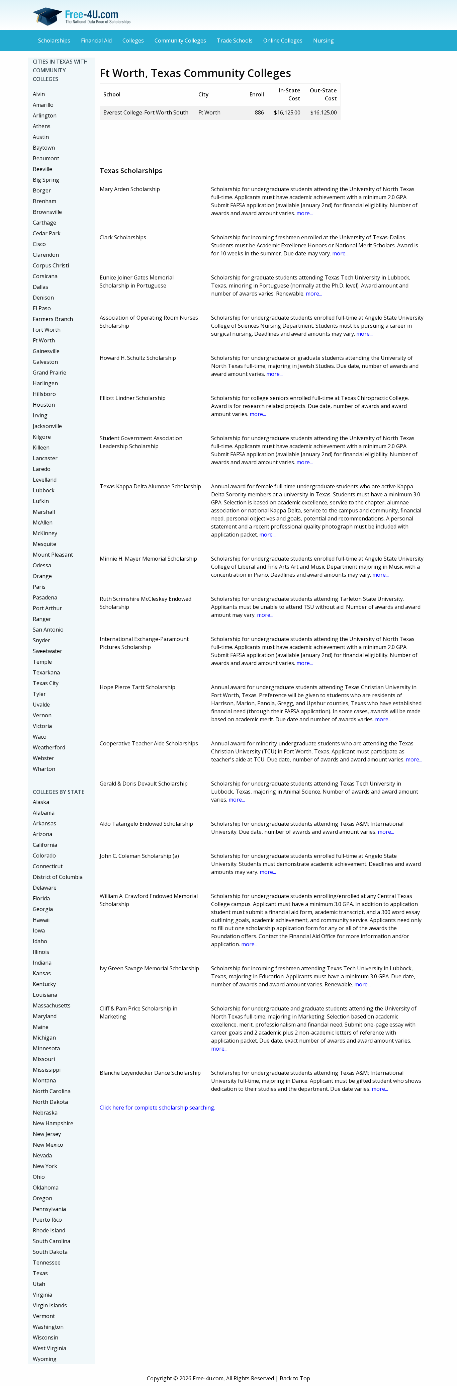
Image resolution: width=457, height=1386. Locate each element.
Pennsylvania (49, 1209)
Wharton (44, 768)
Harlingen (45, 383)
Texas (40, 1273)
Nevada (42, 1155)
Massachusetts (52, 1005)
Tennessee (47, 1262)
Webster (43, 758)
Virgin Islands (50, 1305)
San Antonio (48, 629)
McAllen (43, 522)
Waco (40, 736)
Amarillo (43, 104)
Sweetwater (47, 651)
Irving (40, 415)
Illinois (41, 952)
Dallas (40, 287)
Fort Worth (47, 329)
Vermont (44, 1316)
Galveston (45, 361)
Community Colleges (180, 40)
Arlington (45, 115)
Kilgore (42, 436)
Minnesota (46, 1048)
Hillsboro (44, 394)
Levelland (45, 479)
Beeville (42, 169)
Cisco (39, 244)
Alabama (44, 812)
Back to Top (295, 1378)
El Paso (42, 308)
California (45, 844)
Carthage (44, 222)
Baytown (44, 147)
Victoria (42, 726)
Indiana (42, 962)
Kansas (42, 973)
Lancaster (45, 458)
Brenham (44, 201)
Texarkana (46, 672)
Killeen (41, 447)
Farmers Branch (53, 319)
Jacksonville (47, 426)
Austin (41, 137)
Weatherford (49, 747)
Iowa (39, 930)
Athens (42, 126)
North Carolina (52, 1091)
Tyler (39, 694)
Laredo (42, 469)
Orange (42, 576)
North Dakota (50, 1102)
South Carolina (51, 1241)
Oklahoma (46, 1187)
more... (304, 213)
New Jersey (47, 1134)
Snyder (41, 640)
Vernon (42, 715)
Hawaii (41, 919)
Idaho (40, 941)
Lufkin (41, 501)
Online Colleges (282, 40)
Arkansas (44, 823)
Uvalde (41, 704)
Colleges (133, 40)
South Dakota (50, 1251)
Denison (43, 297)
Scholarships (54, 40)
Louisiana (45, 994)
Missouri (44, 1059)
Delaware (45, 887)
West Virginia (49, 1348)
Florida (41, 898)
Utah (39, 1284)
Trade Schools (235, 40)
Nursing (323, 40)
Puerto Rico (47, 1219)
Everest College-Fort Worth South (145, 112)
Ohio (39, 1176)
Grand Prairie (49, 372)
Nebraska (45, 1112)
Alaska (41, 802)
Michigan (44, 1037)
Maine (41, 1027)
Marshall (44, 511)
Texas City (46, 683)
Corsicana (45, 276)
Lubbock (44, 490)
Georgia (43, 909)
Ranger (42, 619)
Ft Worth (44, 340)
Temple (42, 661)
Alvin (39, 94)
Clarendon (46, 254)
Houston (44, 404)
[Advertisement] (221, 141)
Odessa (42, 565)
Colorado (44, 855)
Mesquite (44, 544)
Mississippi (47, 1069)
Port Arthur (47, 608)
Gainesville (46, 351)
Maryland (45, 1016)
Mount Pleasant (53, 554)
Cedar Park (47, 233)
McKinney (45, 533)
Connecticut (48, 866)
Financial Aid (96, 40)
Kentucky (44, 984)
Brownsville (47, 212)
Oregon (42, 1198)
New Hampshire (53, 1123)
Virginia (42, 1294)
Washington (48, 1326)
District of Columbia (58, 877)
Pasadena (45, 597)
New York (45, 1166)
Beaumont (46, 158)
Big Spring (46, 179)
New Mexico (48, 1144)
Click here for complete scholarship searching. (157, 1107)
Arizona (42, 834)
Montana (44, 1080)
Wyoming (45, 1359)
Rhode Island (49, 1230)
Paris (39, 586)
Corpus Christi (51, 265)
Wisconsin (45, 1337)
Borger (42, 190)
